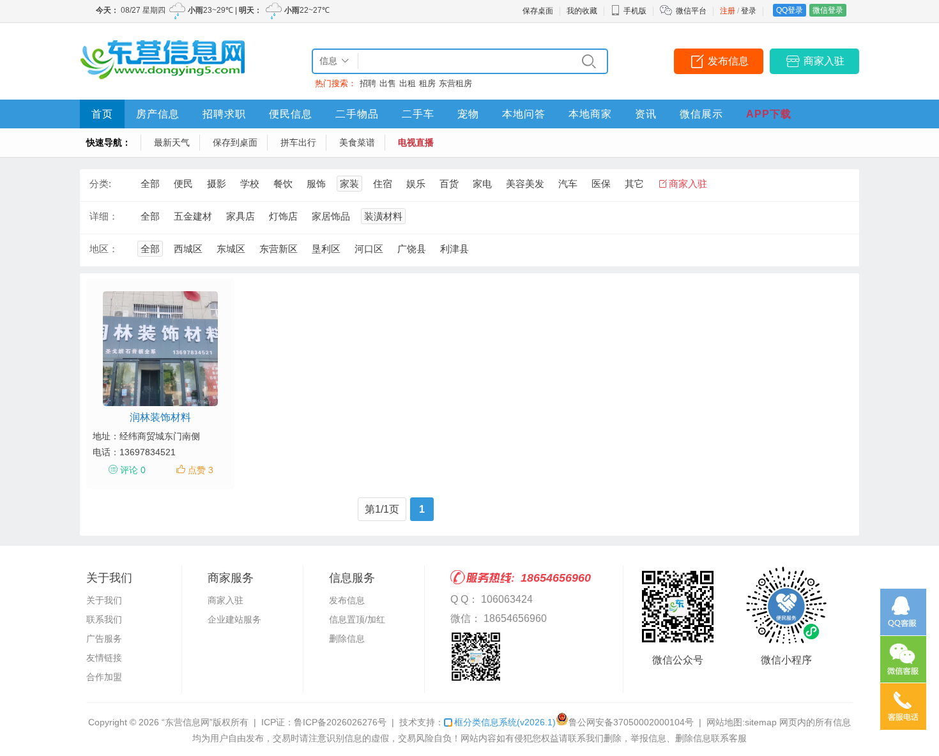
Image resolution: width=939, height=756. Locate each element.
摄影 (216, 183)
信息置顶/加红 (357, 619)
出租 (407, 83)
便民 (183, 183)
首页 (102, 114)
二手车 (418, 114)
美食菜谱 (357, 142)
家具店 (240, 216)
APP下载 (768, 114)
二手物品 (357, 114)
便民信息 (290, 114)
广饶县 (411, 248)
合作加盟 (104, 677)
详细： (103, 216)
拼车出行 (298, 142)
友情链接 (104, 658)
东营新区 (278, 248)
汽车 (567, 183)
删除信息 (347, 638)
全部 (150, 183)
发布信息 (728, 61)
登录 (748, 10)
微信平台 (691, 10)
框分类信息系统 (505, 722)
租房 (427, 83)
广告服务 (104, 638)
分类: (100, 183)
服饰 (316, 183)
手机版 (634, 10)
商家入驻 (824, 61)
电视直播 (416, 142)
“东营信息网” (187, 722)
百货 (449, 183)
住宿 (382, 183)
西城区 (188, 248)
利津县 (454, 248)
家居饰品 (331, 216)
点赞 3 (200, 470)
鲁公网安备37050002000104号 (631, 722)
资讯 (646, 114)
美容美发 (525, 183)
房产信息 (157, 114)
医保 (601, 183)
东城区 (231, 248)
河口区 (369, 248)
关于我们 (104, 600)
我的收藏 (582, 10)
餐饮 (283, 183)
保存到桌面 (235, 142)
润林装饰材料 (160, 417)
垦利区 (326, 248)
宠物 (468, 114)
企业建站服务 (234, 619)
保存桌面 (538, 10)
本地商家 (590, 114)
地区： (103, 248)
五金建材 (193, 216)
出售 (387, 83)
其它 (634, 183)
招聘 (368, 83)
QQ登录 (789, 10)
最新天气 (172, 142)
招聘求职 (224, 114)
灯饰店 (283, 216)
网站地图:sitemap (741, 722)
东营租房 (455, 83)
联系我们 (104, 619)
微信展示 (701, 114)
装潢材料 (383, 216)
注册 (727, 10)
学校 (249, 183)
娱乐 (415, 183)
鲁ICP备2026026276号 (340, 722)
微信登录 (828, 10)
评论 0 (133, 470)
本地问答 (524, 114)
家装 (349, 183)
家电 (482, 183)
